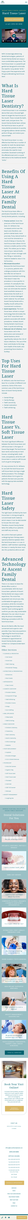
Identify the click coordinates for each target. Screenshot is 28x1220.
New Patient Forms (14, 1197)
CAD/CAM (8, 784)
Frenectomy (9, 731)
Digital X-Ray (9, 770)
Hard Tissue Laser (11, 777)
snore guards (7, 959)
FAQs (14, 1203)
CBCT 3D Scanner (10, 787)
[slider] (13, 38)
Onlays (8, 706)
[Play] (3, 41)
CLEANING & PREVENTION (11, 653)
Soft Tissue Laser (10, 773)
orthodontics (14, 905)
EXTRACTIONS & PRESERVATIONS (13, 671)
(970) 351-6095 (16, 24)
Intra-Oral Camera (11, 766)
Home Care (9, 660)
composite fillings (9, 901)
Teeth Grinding (10, 720)
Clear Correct (9, 685)
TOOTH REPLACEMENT (10, 749)
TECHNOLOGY (7, 763)
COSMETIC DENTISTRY (10, 689)
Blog (14, 1190)
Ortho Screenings (11, 741)
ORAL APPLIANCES (9, 713)
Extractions (9, 674)
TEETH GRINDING (20, 959)
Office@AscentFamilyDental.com (14, 1148)
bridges (14, 847)
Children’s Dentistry (11, 727)
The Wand (8, 780)
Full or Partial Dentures (12, 759)
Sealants (8, 745)
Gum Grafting (10, 710)
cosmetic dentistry (14, 903)
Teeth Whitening (10, 699)
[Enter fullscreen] (24, 41)
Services (14, 1188)
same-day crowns (14, 875)
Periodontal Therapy (11, 667)
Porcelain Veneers (11, 692)
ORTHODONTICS (8, 681)
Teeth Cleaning (10, 664)
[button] (26, 2)
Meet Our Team (14, 1200)
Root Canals (9, 678)
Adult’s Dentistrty (11, 738)
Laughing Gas (10, 798)
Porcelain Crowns (11, 703)
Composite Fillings (11, 696)
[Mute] (11, 41)
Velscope (8, 791)
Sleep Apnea (9, 717)
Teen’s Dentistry (10, 734)
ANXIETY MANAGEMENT (10, 794)
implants (5, 845)
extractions (8, 930)
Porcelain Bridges (11, 756)
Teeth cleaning (8, 1042)
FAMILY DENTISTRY (9, 724)
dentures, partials (17, 845)
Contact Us (14, 1206)
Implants (8, 752)
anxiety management (13, 1014)
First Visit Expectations (14, 1193)
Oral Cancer (9, 657)
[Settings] (22, 41)
